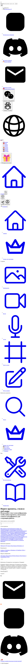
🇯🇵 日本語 (5, 144)
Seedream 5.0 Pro (5, 557)
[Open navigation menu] (1, 2)
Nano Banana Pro (14, 545)
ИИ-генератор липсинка (6, 528)
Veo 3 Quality (5, 551)
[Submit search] (15, 3)
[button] (14, 126)
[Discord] (14, 658)
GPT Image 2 (8, 545)
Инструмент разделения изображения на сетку (13, 535)
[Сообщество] (2, 5)
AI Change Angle (16, 534)
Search (2, 3)
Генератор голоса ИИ (8, 540)
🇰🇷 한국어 (5, 146)
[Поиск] (1, 163)
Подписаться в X (8, 9)
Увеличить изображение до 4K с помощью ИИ (13, 533)
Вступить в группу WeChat (9, 100)
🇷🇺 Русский (5, 151)
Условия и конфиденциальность (8, 661)
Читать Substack (7, 61)
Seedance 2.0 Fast (15, 550)
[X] (1, 576)
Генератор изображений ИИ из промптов (11, 530)
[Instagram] (14, 631)
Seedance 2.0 (8, 550)
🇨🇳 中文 (5, 143)
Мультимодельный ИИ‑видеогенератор (12, 537)
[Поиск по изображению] (13, 521)
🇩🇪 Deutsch (5, 150)
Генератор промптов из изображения (12, 532)
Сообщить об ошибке (8, 110)
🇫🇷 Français (5, 148)
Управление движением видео (11, 529)
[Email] (14, 603)
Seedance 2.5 (21, 545)
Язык (2, 571)
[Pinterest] (2, 659)
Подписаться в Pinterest (9, 88)
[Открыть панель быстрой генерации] (1, 524)
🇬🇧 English (5, 142)
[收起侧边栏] (7, 206)
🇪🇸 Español (5, 147)
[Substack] (1, 604)
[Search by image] (16, 3)
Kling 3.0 (21, 550)
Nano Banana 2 (16, 555)
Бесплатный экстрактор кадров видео (11, 536)
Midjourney (3, 545)
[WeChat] (1, 660)
